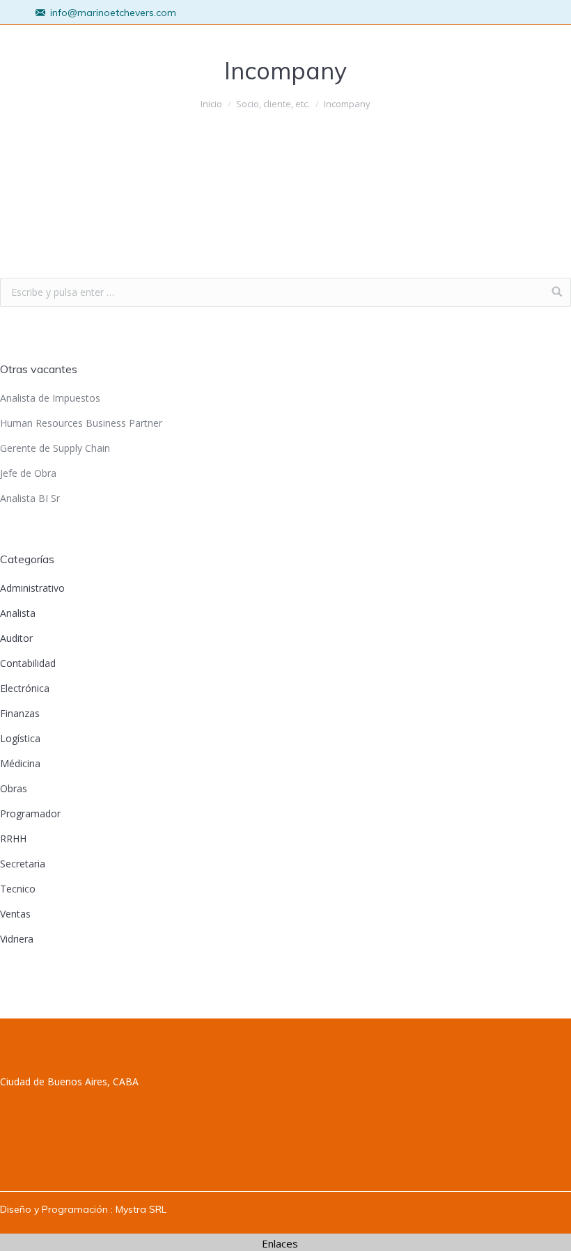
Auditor (16, 638)
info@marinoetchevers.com (113, 12)
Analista (18, 613)
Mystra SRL (141, 1209)
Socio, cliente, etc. (273, 103)
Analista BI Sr (30, 498)
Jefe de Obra (28, 473)
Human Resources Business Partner (81, 423)
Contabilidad (28, 663)
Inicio (211, 103)
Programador (30, 813)
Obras (13, 788)
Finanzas (20, 713)
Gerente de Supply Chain (55, 448)
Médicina (20, 763)
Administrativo (32, 588)
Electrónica (24, 688)
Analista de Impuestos (50, 397)
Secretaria (22, 863)
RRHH (13, 838)
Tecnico (18, 888)
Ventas (15, 913)
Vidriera (16, 938)
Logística (20, 738)
